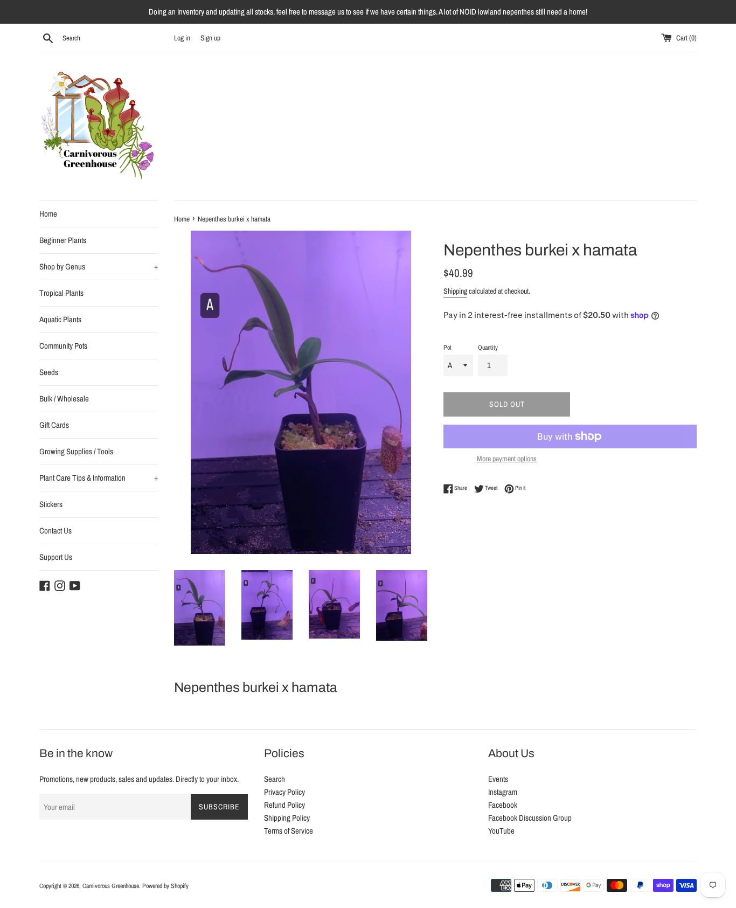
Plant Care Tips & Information (98, 477)
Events (498, 779)
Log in (182, 38)
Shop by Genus (98, 266)
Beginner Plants (62, 240)
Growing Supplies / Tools (76, 451)
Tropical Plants (61, 293)
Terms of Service (288, 830)
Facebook (502, 804)
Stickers (51, 504)
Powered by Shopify (165, 886)
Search (274, 779)
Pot (447, 347)
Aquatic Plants (60, 319)
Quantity (488, 347)
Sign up (210, 38)
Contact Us (55, 530)
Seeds (48, 372)
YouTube (501, 830)
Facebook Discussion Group (530, 817)
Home (48, 213)
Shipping (455, 291)
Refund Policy (284, 804)
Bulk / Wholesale (64, 398)
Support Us (55, 557)
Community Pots (63, 345)
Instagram (502, 792)
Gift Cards (54, 425)
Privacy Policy (284, 792)
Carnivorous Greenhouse (110, 886)
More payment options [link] (507, 458)
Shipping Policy (287, 817)
